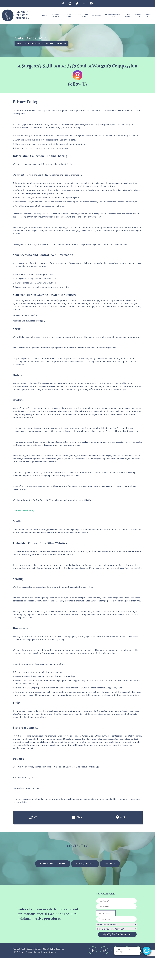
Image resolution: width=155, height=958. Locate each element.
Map (122, 817)
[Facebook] (63, 3)
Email (80, 817)
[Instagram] (70, 3)
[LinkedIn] (84, 3)
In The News (127, 15)
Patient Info (138, 15)
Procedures (97, 15)
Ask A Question (85, 863)
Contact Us (148, 15)
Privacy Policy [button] (40, 952)
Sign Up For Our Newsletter (117, 934)
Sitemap (52, 952)
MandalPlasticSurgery (22, 15)
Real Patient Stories (83, 15)
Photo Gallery (69, 15)
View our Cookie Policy (23, 510)
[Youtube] (91, 3)
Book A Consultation (52, 863)
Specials (110, 863)
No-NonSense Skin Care (112, 15)
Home (44, 15)
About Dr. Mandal (56, 15)
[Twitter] (76, 3)
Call (37, 817)
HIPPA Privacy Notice (22, 952)
